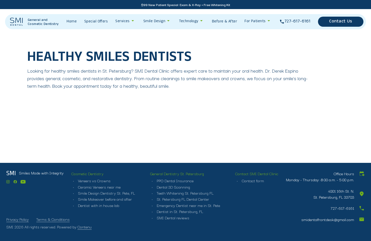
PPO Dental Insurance (175, 180)
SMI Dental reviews (172, 218)
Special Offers (96, 22)
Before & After (224, 22)
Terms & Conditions (53, 219)
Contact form (252, 180)
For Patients (255, 21)
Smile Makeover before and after (104, 199)
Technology (188, 21)
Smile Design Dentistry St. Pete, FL (106, 193)
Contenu (84, 227)
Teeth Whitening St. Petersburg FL (185, 193)
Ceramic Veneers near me (99, 187)
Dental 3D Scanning (173, 187)
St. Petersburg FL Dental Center (182, 199)
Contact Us (340, 21)
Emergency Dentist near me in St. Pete (188, 205)
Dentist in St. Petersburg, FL (179, 211)
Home (72, 22)
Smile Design (154, 21)
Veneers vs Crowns (94, 180)
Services (122, 21)
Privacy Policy (17, 219)
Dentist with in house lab (98, 205)
